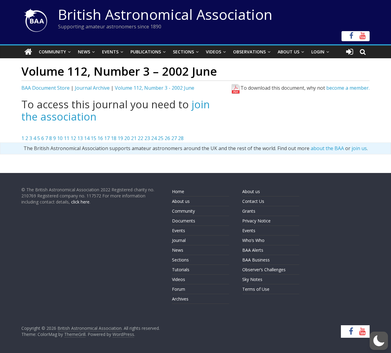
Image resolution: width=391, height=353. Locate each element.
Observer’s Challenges (264, 269)
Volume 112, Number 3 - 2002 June (154, 88)
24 (154, 138)
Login (317, 52)
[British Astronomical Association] (28, 51)
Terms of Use (255, 289)
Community (52, 52)
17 (107, 138)
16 (100, 138)
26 (167, 138)
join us (359, 148)
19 (120, 138)
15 (93, 138)
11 (66, 138)
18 (113, 138)
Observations (249, 52)
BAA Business (256, 260)
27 (174, 138)
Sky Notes (252, 279)
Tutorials (180, 269)
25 (160, 138)
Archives (180, 299)
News (84, 52)
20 (127, 138)
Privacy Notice (256, 221)
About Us (288, 52)
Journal (179, 240)
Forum (178, 289)
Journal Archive (92, 88)
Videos (213, 52)
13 (80, 138)
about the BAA (327, 148)
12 (73, 138)
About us (181, 201)
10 (60, 138)
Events (110, 52)
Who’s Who (253, 240)
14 (87, 138)
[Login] (349, 51)
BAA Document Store (45, 88)
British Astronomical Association (165, 14)
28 (181, 138)
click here (80, 202)
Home (178, 191)
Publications (145, 52)
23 (147, 138)
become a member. (348, 88)
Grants (248, 211)
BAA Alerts (252, 250)
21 (134, 138)
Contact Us (253, 201)
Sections (183, 52)
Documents (183, 221)
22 (140, 138)
